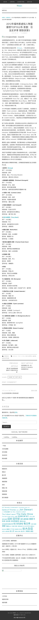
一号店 (4, 445)
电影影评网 (5, 599)
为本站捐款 (5, 449)
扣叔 (3, 521)
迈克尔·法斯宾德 (5, 531)
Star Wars (13, 512)
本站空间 (4, 455)
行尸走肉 (12, 529)
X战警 (16, 516)
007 (3, 507)
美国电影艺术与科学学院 (24, 526)
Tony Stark (14, 217)
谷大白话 (27, 528)
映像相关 (8, 17)
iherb (3, 549)
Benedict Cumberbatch (11, 507)
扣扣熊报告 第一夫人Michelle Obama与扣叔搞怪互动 (27, 367)
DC (29, 507)
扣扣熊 (8, 521)
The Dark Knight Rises (8, 516)
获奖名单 (4, 529)
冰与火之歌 (31, 516)
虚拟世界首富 (5, 358)
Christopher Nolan (23, 507)
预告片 (4, 472)
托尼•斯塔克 (6, 217)
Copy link (18, 377)
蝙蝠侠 (8, 529)
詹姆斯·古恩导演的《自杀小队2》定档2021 (22, 555)
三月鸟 (4, 540)
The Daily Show (24, 514)
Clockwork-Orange (10, 393)
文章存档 (12, 1)
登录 (16, 412)
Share (10, 377)
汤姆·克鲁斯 (33, 524)
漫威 (3, 526)
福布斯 (34, 356)
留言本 (5, 1)
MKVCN (16, 615)
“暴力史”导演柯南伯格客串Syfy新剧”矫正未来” (12, 370)
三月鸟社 (4, 596)
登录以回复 (34, 390)
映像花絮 (4, 491)
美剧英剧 (4, 481)
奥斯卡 (32, 519)
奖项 (3, 484)
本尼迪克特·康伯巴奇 (7, 524)
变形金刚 (4, 519)
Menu (4, 10)
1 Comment (24, 33)
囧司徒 (16, 518)
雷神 (19, 531)
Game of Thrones (9, 510)
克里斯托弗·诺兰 (23, 516)
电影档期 (4, 602)
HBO (17, 510)
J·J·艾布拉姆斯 (6, 512)
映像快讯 (4, 469)
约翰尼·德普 (14, 526)
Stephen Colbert (21, 512)
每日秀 (27, 523)
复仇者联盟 (24, 519)
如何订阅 (29, 1)
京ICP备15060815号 (19, 617)
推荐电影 (13, 540)
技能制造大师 (6, 544)
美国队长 (32, 526)
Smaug (19, 48)
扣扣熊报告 (15, 521)
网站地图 (4, 458)
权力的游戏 (18, 524)
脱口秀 (4, 475)
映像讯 (3, 17)
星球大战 (22, 521)
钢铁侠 (16, 531)
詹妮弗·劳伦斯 (18, 529)
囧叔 (10, 519)
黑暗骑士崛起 (29, 531)
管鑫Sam (8, 526)
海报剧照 (4, 478)
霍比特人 (23, 531)
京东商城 (4, 452)
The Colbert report (9, 514)
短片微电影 (5, 497)
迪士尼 (12, 531)
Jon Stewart (26, 509)
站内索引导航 (20, 1)
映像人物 (4, 488)
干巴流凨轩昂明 (6, 558)
